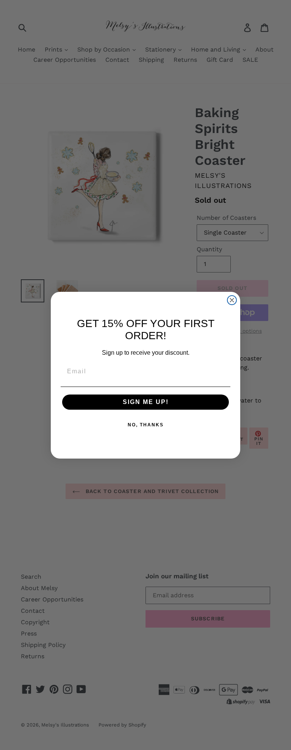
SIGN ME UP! (146, 402)
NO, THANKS (146, 424)
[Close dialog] (231, 300)
